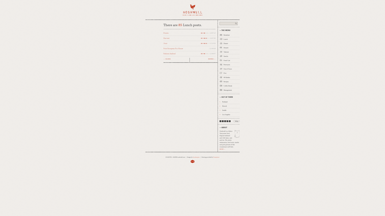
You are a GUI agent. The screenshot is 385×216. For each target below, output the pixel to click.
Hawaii (224, 106)
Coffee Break (228, 86)
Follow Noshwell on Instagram (227, 121)
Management (228, 90)
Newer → (212, 59)
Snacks (226, 56)
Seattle (224, 110)
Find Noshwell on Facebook (220, 121)
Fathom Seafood (189, 54)
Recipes (226, 81)
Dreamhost (216, 157)
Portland (224, 102)
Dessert (226, 48)
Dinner (226, 43)
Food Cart (227, 60)
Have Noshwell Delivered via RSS (223, 121)
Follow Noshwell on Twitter (230, 121)
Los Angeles (226, 114)
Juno (189, 43)
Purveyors (227, 65)
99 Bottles (227, 77)
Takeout (226, 52)
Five (225, 73)
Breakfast (227, 35)
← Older (167, 59)
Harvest (189, 38)
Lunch (226, 39)
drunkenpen (196, 157)
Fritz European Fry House (189, 48)
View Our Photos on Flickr (225, 121)
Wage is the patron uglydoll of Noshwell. (236, 134)
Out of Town (228, 69)
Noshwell (192, 10)
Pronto (189, 33)
